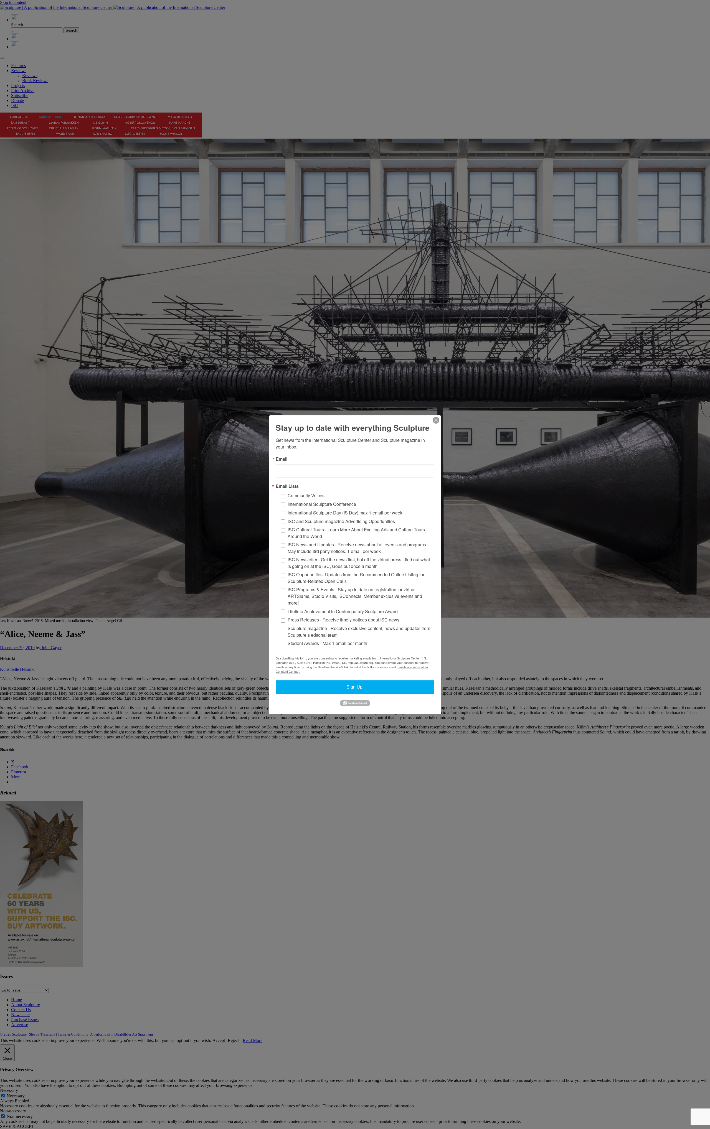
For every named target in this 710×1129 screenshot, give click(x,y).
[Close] (436, 420)
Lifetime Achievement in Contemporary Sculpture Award (343, 611)
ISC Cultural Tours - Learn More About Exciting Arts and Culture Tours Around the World (356, 532)
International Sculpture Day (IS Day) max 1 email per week (345, 512)
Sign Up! (355, 686)
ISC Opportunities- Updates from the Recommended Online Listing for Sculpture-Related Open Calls (356, 577)
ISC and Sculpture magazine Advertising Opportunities (341, 521)
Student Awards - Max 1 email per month (327, 643)
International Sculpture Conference (322, 504)
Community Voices (306, 495)
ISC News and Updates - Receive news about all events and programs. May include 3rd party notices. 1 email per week (357, 547)
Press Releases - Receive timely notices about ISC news (343, 619)
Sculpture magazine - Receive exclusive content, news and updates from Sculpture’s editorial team (359, 631)
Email (281, 459)
